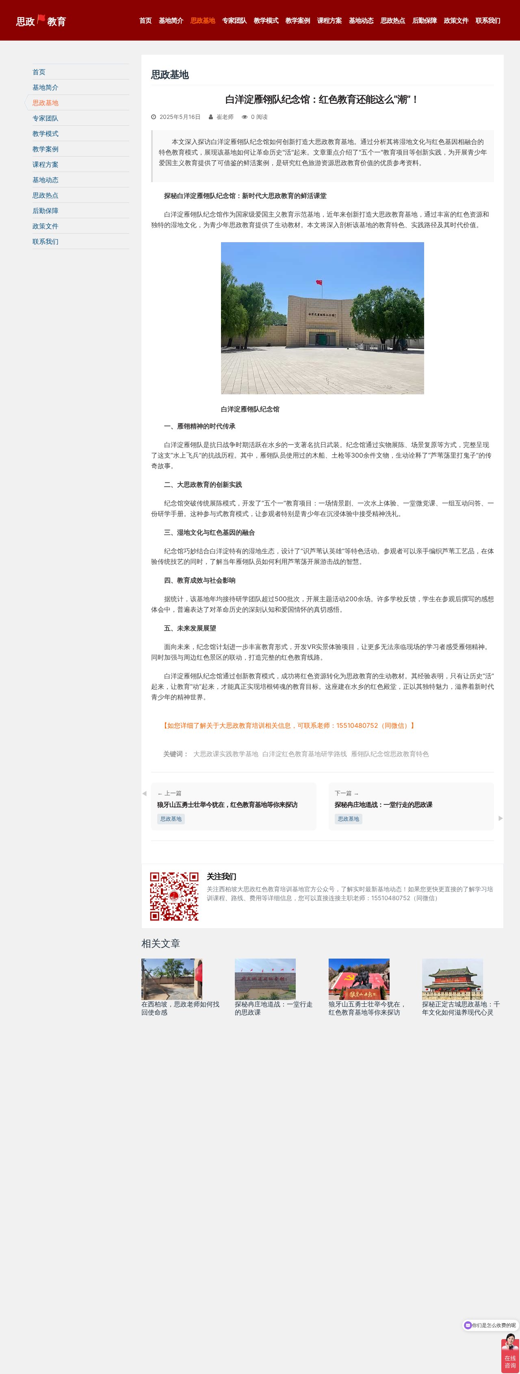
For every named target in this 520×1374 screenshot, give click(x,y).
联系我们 (488, 20)
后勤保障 (424, 20)
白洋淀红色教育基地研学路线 (304, 754)
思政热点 (393, 20)
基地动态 (361, 20)
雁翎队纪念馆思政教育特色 (390, 754)
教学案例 (298, 20)
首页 (145, 20)
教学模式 (266, 20)
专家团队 (234, 20)
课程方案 (329, 20)
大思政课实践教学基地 (225, 754)
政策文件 (456, 20)
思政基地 (203, 20)
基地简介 (171, 20)
